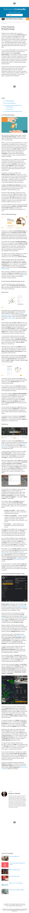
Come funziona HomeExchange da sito (13, 105)
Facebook (25, 274)
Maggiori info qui (5, 268)
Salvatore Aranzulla (5, 30)
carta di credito (16, 559)
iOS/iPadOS (24, 607)
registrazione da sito (20, 635)
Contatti (9, 904)
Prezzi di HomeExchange (10, 103)
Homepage (6, 903)
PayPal (22, 559)
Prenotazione (10, 109)
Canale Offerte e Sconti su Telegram (14, 18)
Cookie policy (11, 905)
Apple (13, 318)
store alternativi (20, 605)
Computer (10, 12)
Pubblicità (14, 904)
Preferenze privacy (18, 905)
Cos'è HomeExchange (9, 101)
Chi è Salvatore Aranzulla (14, 903)
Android (10, 605)
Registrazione (10, 107)
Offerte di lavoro (19, 904)
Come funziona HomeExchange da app (13, 111)
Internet (19, 12)
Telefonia (15, 12)
